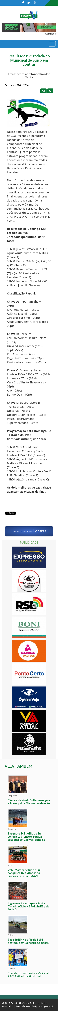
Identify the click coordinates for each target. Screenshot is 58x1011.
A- (50, 91)
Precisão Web (23, 1006)
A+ (43, 91)
